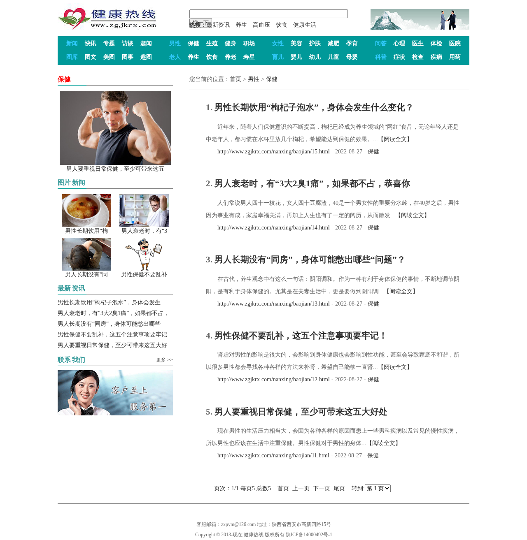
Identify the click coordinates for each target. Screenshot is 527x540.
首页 (235, 79)
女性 (278, 43)
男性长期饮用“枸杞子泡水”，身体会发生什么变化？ (314, 107)
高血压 (261, 25)
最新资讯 (218, 25)
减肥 (333, 43)
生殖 (212, 43)
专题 (109, 43)
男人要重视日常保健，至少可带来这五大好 (112, 345)
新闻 (72, 43)
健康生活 (304, 25)
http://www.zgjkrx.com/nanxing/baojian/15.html (268, 151)
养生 (241, 25)
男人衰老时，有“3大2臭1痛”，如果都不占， (113, 313)
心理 (399, 43)
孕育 (352, 43)
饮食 (281, 25)
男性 (175, 43)
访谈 (127, 43)
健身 (230, 43)
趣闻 (146, 43)
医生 (418, 43)
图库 (72, 57)
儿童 (333, 57)
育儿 (278, 57)
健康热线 (254, 535)
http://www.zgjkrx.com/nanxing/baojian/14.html (268, 228)
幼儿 (315, 57)
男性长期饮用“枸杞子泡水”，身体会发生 (109, 302)
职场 (249, 43)
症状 (399, 57)
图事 (127, 57)
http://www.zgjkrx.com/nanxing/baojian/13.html (268, 304)
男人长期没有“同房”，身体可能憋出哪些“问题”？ (310, 259)
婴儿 (296, 57)
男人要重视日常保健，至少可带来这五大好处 (301, 412)
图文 (90, 57)
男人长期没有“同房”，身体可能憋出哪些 (109, 324)
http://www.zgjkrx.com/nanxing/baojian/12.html (268, 379)
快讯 (90, 43)
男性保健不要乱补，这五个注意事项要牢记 (112, 334)
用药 (455, 57)
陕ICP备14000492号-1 (309, 535)
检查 (418, 57)
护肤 (315, 43)
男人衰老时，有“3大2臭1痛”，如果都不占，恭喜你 (312, 183)
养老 (230, 57)
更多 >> (164, 360)
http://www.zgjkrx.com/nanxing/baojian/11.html (267, 455)
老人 (175, 57)
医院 (455, 43)
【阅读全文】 (395, 139)
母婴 (352, 57)
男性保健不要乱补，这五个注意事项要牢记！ (301, 336)
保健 (193, 43)
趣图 (146, 57)
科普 (381, 57)
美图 (109, 57)
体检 (436, 43)
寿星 (249, 57)
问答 (381, 43)
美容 (296, 43)
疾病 (436, 57)
